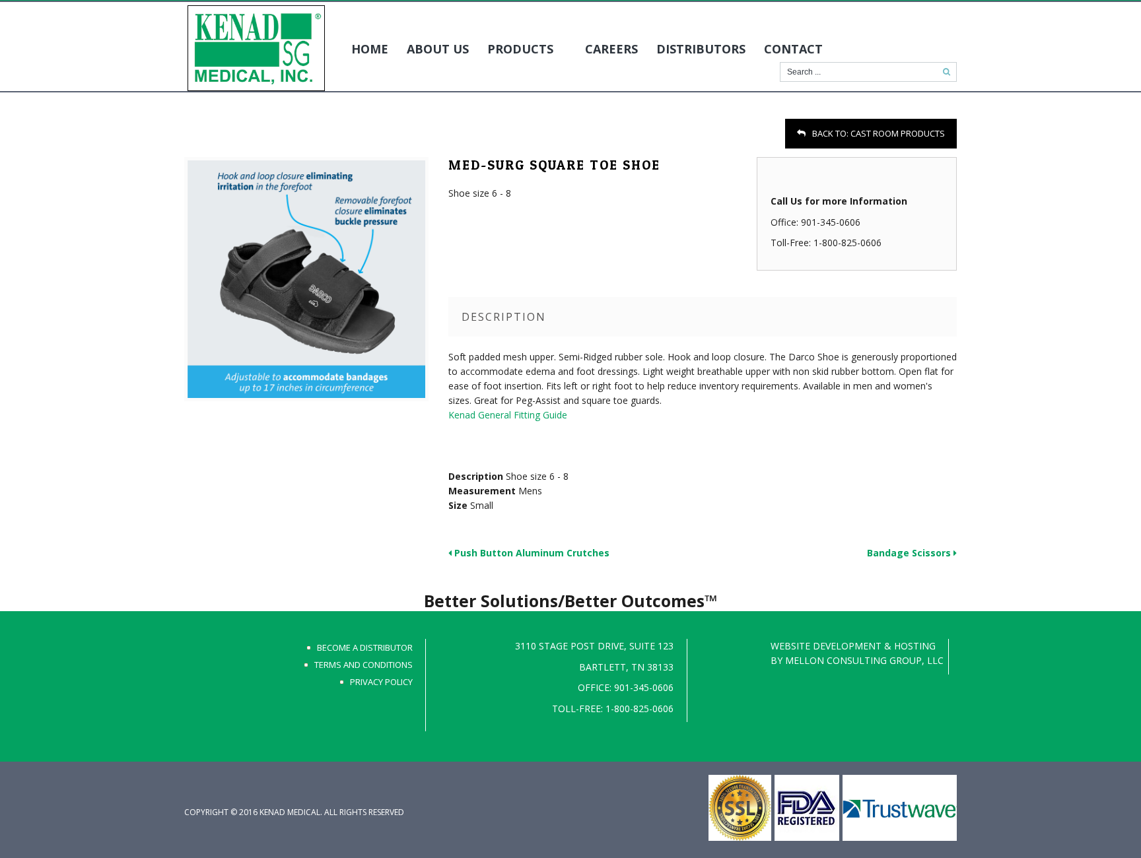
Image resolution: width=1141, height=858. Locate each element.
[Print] (192, 135)
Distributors (700, 48)
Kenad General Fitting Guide (507, 415)
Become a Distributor (365, 647)
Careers (611, 48)
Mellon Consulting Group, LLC (864, 660)
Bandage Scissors (910, 552)
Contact (793, 48)
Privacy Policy (381, 682)
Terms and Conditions (363, 665)
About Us (438, 48)
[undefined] (306, 279)
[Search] (946, 72)
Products (520, 48)
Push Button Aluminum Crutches (530, 552)
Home (369, 48)
